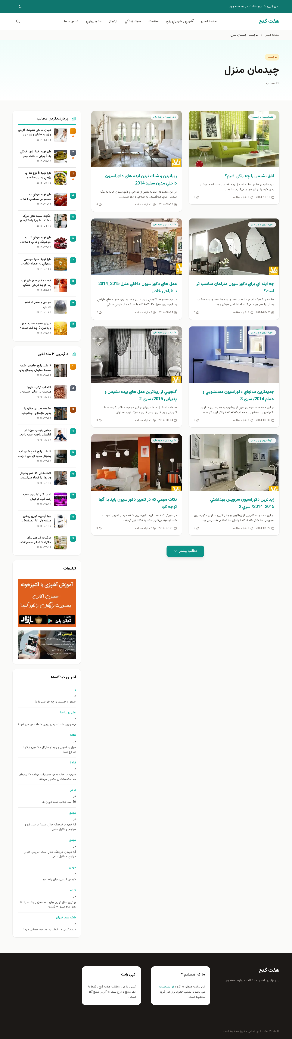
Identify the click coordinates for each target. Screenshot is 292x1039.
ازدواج (113, 21)
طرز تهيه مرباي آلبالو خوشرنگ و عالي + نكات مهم (36, 240)
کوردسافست (166, 986)
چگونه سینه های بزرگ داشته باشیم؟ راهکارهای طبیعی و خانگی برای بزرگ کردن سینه (35, 218)
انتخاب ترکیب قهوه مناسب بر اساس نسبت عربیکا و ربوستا (36, 389)
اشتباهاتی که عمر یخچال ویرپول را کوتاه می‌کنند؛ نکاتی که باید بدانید (35, 475)
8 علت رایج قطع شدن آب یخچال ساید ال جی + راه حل (35, 454)
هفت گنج (269, 970)
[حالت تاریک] (17, 6)
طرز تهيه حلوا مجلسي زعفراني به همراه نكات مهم (37, 261)
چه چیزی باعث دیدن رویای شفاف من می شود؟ (47, 724)
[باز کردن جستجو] (17, 21)
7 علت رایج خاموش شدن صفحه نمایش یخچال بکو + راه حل (35, 368)
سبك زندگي (133, 21)
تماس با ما (71, 21)
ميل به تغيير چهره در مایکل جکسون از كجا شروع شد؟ (50, 749)
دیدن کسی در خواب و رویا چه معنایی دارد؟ (49, 930)
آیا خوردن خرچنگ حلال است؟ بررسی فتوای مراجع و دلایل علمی (50, 827)
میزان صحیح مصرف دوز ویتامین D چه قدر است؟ (35, 326)
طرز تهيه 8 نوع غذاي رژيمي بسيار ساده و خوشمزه (38, 175)
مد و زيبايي (94, 21)
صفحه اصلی (209, 21)
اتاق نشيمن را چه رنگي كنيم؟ (249, 176)
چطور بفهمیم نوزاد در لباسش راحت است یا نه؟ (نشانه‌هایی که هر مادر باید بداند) (35, 432)
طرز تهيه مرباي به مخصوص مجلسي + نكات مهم (35, 197)
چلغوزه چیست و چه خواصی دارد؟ (55, 702)
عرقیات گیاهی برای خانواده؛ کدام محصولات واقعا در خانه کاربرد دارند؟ (35, 540)
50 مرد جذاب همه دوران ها (59, 802)
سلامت (154, 21)
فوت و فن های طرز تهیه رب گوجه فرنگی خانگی (36, 283)
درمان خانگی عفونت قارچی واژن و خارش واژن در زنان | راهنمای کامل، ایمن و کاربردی (34, 132)
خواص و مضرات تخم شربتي (38, 304)
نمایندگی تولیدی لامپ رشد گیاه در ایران (37, 497)
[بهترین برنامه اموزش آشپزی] (47, 603)
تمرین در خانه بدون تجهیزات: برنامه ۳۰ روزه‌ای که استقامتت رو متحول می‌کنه (47, 777)
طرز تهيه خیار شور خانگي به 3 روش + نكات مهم (35, 154)
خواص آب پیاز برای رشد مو (59, 879)
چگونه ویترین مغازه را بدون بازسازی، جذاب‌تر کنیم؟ (37, 411)
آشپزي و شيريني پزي (179, 21)
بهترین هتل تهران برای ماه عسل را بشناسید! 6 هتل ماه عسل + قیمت (48, 904)
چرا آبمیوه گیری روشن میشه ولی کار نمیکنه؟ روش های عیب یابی (37, 518)
